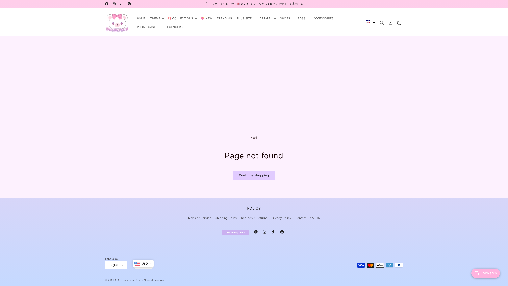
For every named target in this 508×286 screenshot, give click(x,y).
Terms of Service (199, 218)
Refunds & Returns (254, 218)
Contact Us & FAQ (308, 218)
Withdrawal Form (235, 232)
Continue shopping (254, 175)
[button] (156, 18)
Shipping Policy (226, 218)
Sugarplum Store (132, 280)
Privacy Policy (281, 218)
